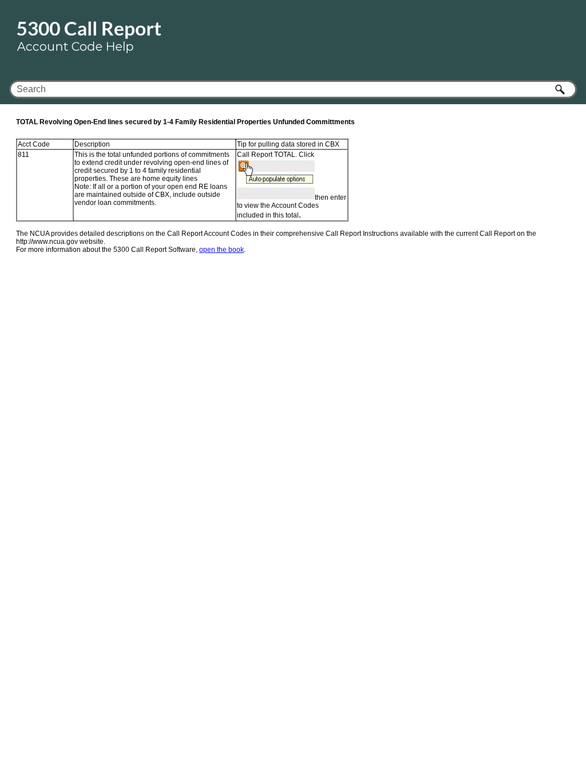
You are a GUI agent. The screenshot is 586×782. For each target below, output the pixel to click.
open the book (221, 250)
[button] (561, 89)
